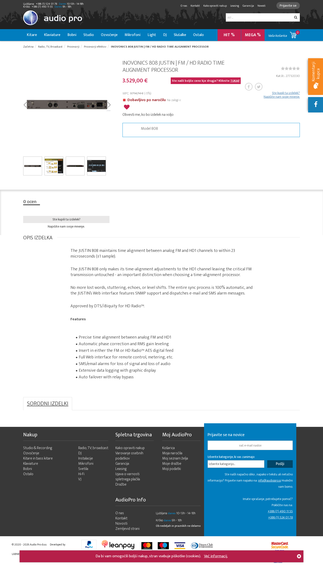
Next (109, 104)
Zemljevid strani (127, 529)
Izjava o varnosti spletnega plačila (127, 476)
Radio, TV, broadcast (93, 448)
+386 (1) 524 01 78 (280, 517)
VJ (79, 479)
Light (152, 35)
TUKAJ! (235, 80)
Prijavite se (288, 6)
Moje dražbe (171, 463)
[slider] (290, 68)
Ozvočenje (109, 35)
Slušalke (180, 35)
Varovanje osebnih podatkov (129, 456)
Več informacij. (216, 556)
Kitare (32, 35)
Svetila (83, 469)
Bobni (71, 35)
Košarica (168, 448)
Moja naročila (172, 453)
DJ (165, 35)
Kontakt (195, 5)
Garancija (248, 5)
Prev (25, 104)
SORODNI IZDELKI (47, 403)
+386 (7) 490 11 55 (280, 511)
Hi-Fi (81, 474)
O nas (184, 5)
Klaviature (52, 35)
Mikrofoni (132, 35)
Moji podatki (171, 469)
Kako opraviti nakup (215, 5)
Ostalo (198, 35)
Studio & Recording (37, 448)
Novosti (262, 5)
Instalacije (85, 458)
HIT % (229, 35)
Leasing (234, 5)
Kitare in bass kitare (38, 458)
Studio (88, 35)
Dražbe (121, 484)
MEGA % (253, 35)
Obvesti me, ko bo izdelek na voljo (148, 115)
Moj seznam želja (175, 458)
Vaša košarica (283, 34)
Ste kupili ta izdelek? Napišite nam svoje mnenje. (282, 95)
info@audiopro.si (269, 480)
